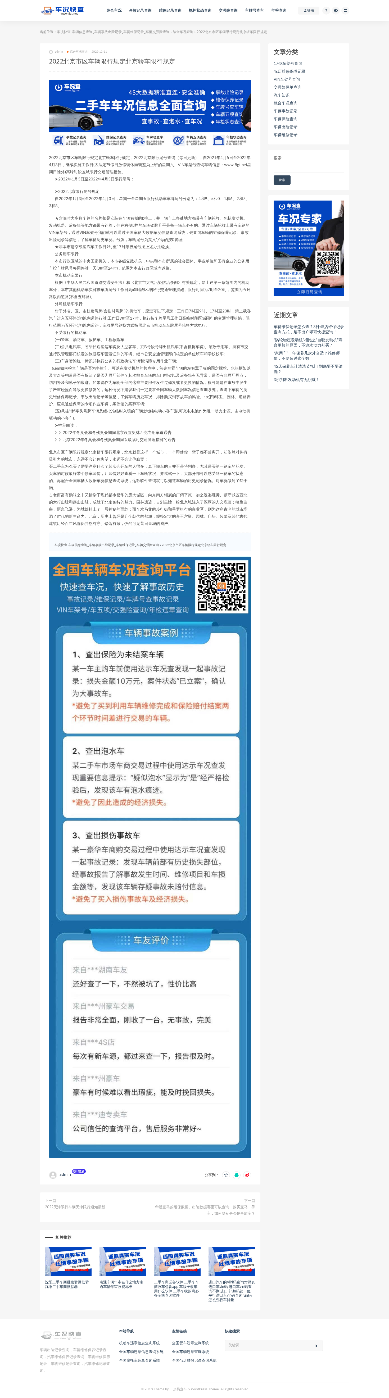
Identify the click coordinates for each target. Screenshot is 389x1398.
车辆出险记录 (285, 127)
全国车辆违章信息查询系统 (141, 1352)
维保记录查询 (170, 10)
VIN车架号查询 (287, 79)
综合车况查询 (183, 32)
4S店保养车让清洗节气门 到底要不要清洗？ (308, 369)
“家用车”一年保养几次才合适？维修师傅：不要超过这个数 (307, 356)
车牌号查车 (254, 10)
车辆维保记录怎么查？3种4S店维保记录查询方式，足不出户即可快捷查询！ (309, 329)
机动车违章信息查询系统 (139, 1343)
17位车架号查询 (288, 64)
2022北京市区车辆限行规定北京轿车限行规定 (194, 545)
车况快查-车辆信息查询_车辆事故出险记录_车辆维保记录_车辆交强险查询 (113, 32)
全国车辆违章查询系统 (190, 1352)
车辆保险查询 (285, 119)
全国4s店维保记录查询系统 (194, 1361)
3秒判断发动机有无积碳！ (297, 380)
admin (65, 1174)
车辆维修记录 (285, 135)
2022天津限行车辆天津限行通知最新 (75, 1207)
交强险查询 (228, 10)
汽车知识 (282, 95)
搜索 (278, 158)
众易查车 (180, 1389)
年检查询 (278, 10)
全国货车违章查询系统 (190, 1343)
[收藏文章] (226, 1175)
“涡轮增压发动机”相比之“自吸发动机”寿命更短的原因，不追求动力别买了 (308, 342)
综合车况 (114, 10)
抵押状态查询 (200, 10)
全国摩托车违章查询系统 (139, 1361)
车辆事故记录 (285, 111)
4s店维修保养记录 (290, 72)
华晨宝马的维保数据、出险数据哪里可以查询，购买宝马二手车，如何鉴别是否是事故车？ (205, 1210)
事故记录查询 (140, 10)
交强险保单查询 (287, 87)
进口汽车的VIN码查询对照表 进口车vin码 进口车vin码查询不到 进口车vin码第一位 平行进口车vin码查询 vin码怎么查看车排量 (232, 1291)
